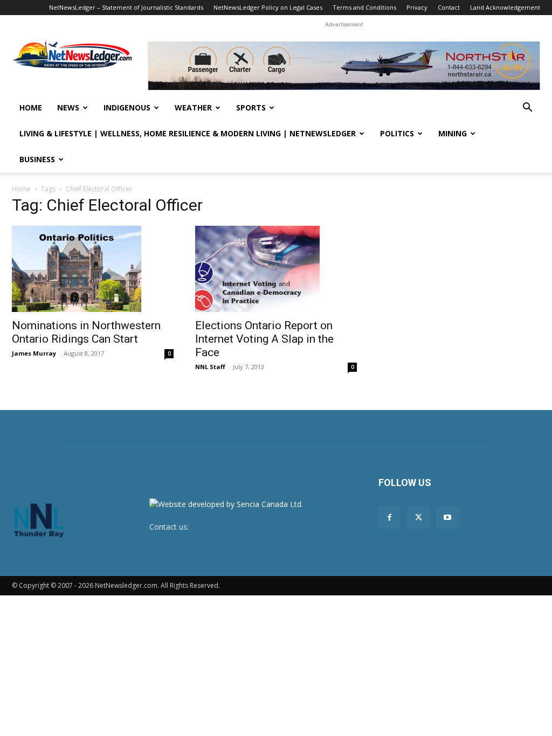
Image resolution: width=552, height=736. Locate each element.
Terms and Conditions (364, 7)
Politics (397, 133)
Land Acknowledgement (505, 7)
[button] (527, 108)
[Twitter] (418, 518)
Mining (452, 133)
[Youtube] (447, 518)
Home (30, 107)
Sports (251, 107)
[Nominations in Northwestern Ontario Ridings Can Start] (93, 269)
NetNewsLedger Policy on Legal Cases (267, 7)
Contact (449, 7)
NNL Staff (210, 367)
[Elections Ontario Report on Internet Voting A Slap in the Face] (276, 269)
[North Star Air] (344, 65)
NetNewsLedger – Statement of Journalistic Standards (126, 7)
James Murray (34, 353)
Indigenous (127, 107)
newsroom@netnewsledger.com (247, 527)
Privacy (416, 7)
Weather (193, 107)
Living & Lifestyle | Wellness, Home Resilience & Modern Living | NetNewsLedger (187, 133)
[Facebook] (389, 518)
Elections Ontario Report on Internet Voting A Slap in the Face (264, 339)
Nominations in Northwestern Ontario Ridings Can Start (86, 332)
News (68, 107)
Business (37, 159)
